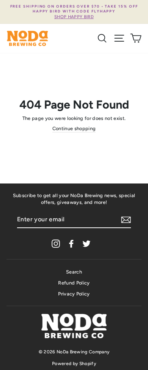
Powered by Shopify (74, 363)
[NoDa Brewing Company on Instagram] (56, 243)
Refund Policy (74, 283)
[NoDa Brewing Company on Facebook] (71, 243)
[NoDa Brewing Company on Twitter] (86, 243)
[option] (74, 12)
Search (74, 272)
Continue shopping (74, 128)
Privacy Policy (74, 294)
